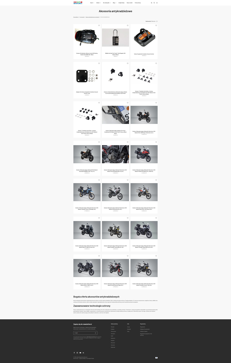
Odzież (97, 2)
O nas (128, 326)
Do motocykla (106, 2)
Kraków (112, 329)
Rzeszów (113, 342)
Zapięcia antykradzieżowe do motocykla (92, 17)
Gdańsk (112, 340)
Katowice (113, 338)
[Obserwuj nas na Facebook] (74, 353)
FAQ (128, 331)
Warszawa (113, 331)
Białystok (113, 347)
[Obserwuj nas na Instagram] (77, 353)
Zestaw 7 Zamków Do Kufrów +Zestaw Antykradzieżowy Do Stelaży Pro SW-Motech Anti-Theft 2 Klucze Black (144, 93)
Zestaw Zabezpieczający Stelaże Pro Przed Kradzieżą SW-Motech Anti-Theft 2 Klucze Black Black (115, 132)
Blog (114, 2)
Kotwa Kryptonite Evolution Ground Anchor (144, 54)
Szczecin (113, 345)
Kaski (91, 2)
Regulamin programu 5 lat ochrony (146, 334)
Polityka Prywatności (145, 329)
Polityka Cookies (143, 331)
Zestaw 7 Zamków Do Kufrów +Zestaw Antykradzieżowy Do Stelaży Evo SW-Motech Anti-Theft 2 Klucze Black (87, 132)
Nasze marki (129, 2)
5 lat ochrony (138, 2)
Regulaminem (91, 337)
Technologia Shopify (90, 358)
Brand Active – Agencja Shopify (79, 358)
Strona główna (75, 17)
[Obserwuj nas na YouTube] (80, 353)
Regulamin (142, 326)
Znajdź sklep (121, 2)
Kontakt (129, 329)
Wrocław (113, 333)
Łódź (112, 336)
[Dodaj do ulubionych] (99, 25)
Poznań (112, 326)
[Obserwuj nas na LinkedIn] (83, 353)
